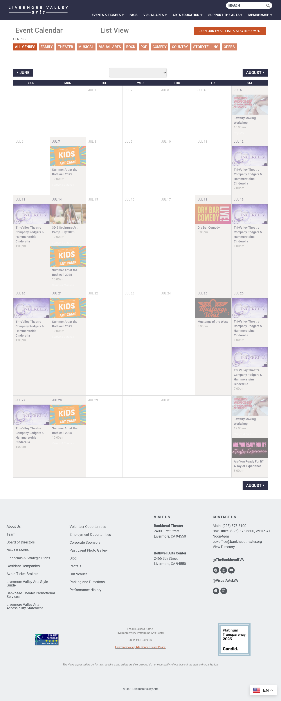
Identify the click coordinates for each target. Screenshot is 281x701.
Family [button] (47, 47)
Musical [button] (86, 47)
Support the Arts (224, 15)
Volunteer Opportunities (88, 527)
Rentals (75, 566)
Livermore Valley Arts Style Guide (27, 583)
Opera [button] (229, 47)
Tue (104, 82)
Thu (177, 82)
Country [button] (180, 47)
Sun (31, 82)
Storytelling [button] (205, 47)
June (24, 72)
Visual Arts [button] (110, 47)
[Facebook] (216, 570)
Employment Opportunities (90, 534)
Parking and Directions (87, 582)
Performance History (85, 590)
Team (11, 534)
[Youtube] (231, 570)
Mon (67, 82)
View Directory (224, 547)
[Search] (269, 5)
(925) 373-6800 (242, 531)
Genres (19, 39)
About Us (14, 526)
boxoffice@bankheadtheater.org (237, 542)
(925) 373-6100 (234, 526)
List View (114, 30)
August (253, 72)
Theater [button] (65, 47)
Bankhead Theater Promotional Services (31, 595)
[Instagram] (223, 570)
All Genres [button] (25, 47)
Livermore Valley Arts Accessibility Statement (25, 606)
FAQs (133, 15)
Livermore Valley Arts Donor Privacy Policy (140, 647)
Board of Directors (21, 542)
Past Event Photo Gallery (89, 550)
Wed (140, 82)
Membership (258, 15)
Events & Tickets (106, 15)
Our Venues (78, 574)
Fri (213, 82)
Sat (249, 82)
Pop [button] (143, 47)
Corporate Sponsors (85, 542)
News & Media (18, 550)
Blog (73, 558)
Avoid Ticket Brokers (22, 574)
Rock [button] (130, 47)
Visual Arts (153, 15)
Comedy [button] (160, 47)
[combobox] (246, 5)
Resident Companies (23, 566)
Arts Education (186, 15)
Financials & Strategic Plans (28, 558)
